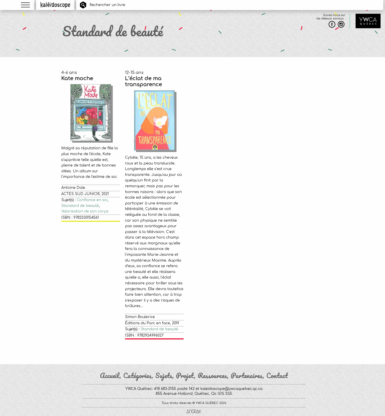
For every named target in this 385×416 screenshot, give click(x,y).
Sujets (163, 375)
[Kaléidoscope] (55, 5)
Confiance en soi (92, 200)
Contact (277, 375)
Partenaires (246, 375)
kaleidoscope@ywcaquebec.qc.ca (231, 389)
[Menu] (25, 5)
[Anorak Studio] (193, 412)
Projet (185, 375)
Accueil (109, 375)
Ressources (212, 375)
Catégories (137, 375)
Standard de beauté (80, 206)
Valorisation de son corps (85, 211)
